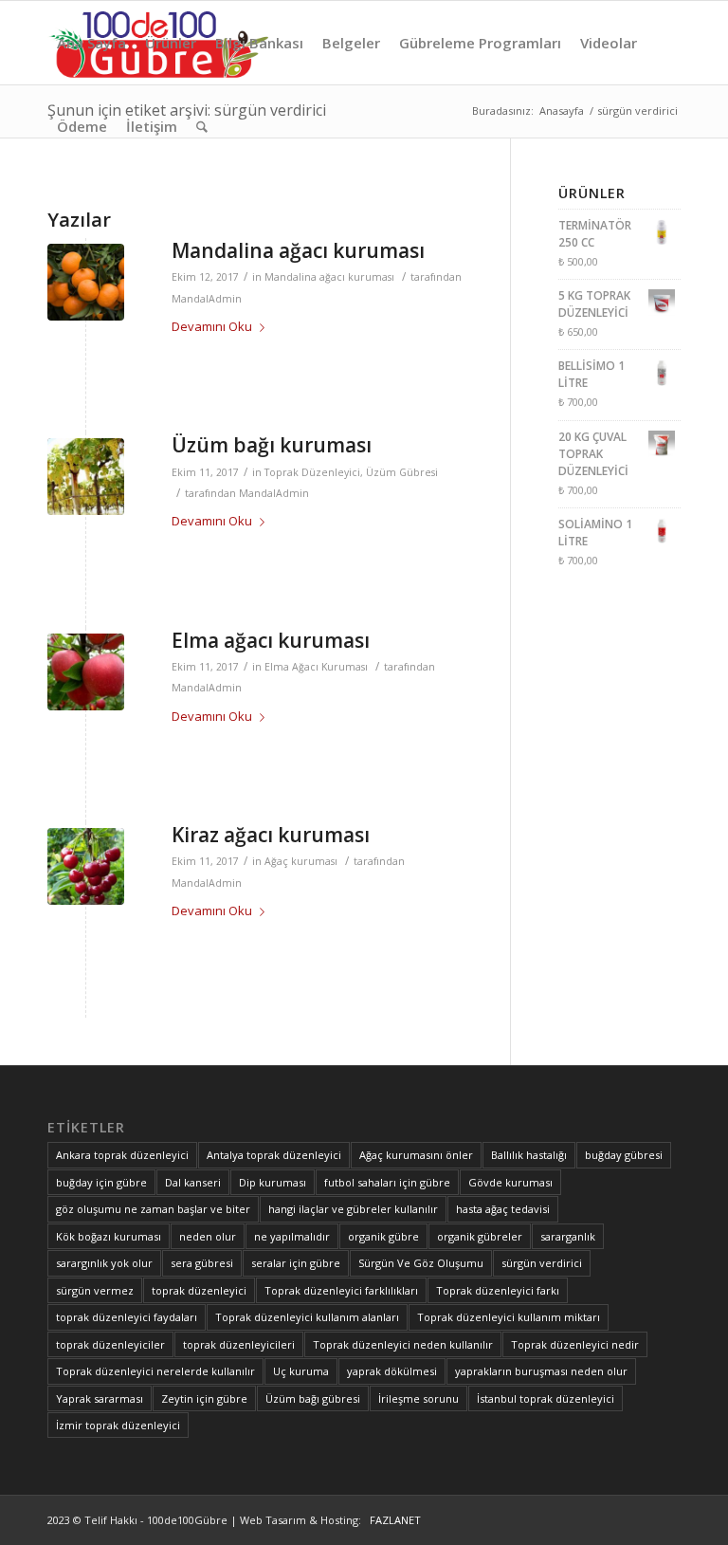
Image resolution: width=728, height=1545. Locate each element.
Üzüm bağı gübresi (312, 1398)
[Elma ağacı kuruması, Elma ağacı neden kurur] (85, 672)
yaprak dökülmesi (392, 1371)
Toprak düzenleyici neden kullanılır (403, 1344)
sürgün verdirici (541, 1263)
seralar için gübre (295, 1263)
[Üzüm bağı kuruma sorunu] (85, 476)
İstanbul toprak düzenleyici (545, 1398)
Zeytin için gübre (204, 1398)
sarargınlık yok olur (104, 1263)
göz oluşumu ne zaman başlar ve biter (153, 1209)
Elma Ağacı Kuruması (316, 666)
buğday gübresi (624, 1155)
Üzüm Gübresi (402, 472)
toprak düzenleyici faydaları (126, 1317)
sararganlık (567, 1236)
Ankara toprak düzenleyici (122, 1155)
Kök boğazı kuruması (108, 1236)
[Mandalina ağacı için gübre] (85, 282)
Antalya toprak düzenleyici (274, 1155)
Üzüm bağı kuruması (272, 445)
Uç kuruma (301, 1371)
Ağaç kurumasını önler (416, 1155)
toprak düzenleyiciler (110, 1344)
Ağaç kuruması (300, 861)
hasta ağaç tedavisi (503, 1209)
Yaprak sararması (99, 1398)
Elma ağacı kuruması (271, 640)
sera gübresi (202, 1263)
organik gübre (383, 1236)
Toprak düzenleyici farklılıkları (341, 1290)
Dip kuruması (272, 1182)
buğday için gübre (101, 1182)
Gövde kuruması (510, 1182)
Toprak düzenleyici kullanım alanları (307, 1317)
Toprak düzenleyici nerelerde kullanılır (155, 1371)
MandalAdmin (207, 298)
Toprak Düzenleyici (312, 472)
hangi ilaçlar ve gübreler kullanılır (353, 1209)
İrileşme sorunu (418, 1398)
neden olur (207, 1236)
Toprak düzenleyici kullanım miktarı (508, 1317)
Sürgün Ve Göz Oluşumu (420, 1263)
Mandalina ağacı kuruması (298, 250)
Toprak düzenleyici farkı (497, 1290)
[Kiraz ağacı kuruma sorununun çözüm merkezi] (85, 866)
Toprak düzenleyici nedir (575, 1344)
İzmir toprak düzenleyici (118, 1425)
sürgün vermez (95, 1290)
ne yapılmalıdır (292, 1236)
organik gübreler (479, 1236)
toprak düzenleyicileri (239, 1344)
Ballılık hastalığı (529, 1155)
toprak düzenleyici (199, 1290)
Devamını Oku (212, 326)
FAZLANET (392, 1520)
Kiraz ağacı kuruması (271, 834)
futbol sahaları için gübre (387, 1182)
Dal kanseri (193, 1182)
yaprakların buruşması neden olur (541, 1371)
